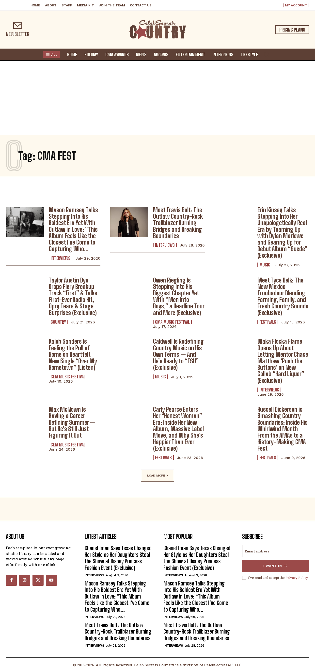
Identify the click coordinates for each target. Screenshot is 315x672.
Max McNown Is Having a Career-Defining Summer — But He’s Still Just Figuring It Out (72, 422)
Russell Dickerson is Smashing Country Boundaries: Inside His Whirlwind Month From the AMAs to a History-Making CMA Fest (282, 429)
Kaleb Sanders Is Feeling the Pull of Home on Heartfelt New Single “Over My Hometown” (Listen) (73, 354)
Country (58, 322)
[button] (266, 54)
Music (264, 265)
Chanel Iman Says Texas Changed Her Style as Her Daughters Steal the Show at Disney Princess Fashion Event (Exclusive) (118, 558)
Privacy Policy (296, 577)
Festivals (267, 322)
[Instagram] (24, 580)
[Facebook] (11, 580)
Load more (156, 475)
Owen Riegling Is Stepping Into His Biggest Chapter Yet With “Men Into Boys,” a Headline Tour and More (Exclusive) (179, 296)
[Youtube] (51, 580)
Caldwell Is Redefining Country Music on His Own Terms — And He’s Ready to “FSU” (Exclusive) (178, 354)
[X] (37, 580)
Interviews (60, 258)
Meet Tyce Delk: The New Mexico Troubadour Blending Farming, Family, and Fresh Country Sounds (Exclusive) (282, 296)
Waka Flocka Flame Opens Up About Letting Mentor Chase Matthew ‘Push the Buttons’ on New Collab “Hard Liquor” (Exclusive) (282, 361)
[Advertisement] (157, 97)
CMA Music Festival (172, 322)
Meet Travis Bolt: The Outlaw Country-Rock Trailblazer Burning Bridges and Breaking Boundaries (178, 223)
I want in (272, 566)
